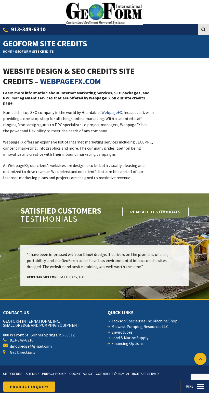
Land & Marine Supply (129, 337)
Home (7, 51)
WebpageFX (111, 112)
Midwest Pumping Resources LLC (139, 326)
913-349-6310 (28, 29)
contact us (16, 313)
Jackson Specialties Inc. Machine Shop (144, 320)
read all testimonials (155, 211)
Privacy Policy (54, 373)
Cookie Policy (81, 373)
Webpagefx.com (70, 81)
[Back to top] (200, 359)
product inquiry (29, 386)
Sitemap (32, 373)
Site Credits (12, 373)
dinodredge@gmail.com (31, 346)
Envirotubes (122, 332)
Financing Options (127, 343)
